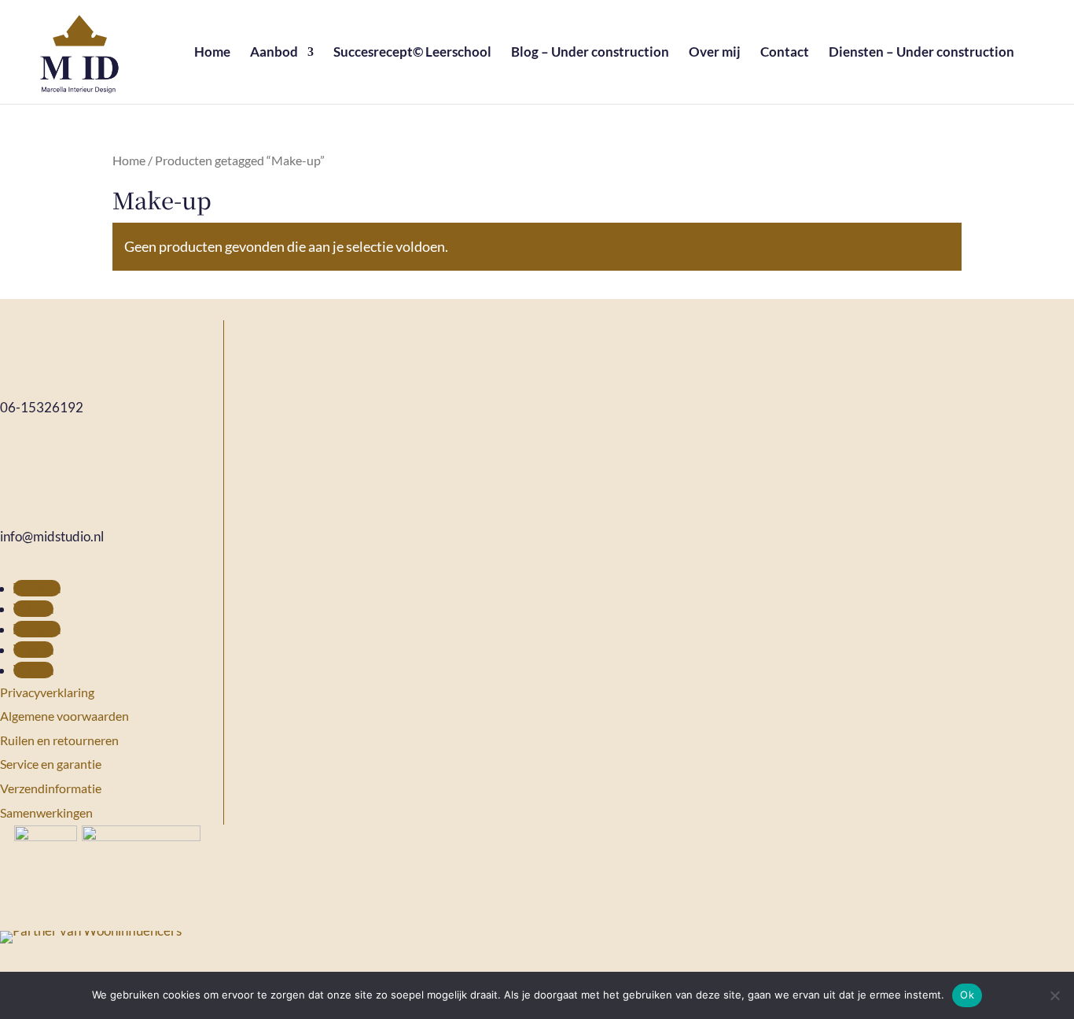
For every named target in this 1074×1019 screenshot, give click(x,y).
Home (212, 53)
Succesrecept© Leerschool (412, 53)
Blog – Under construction (590, 53)
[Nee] (1054, 995)
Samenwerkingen (46, 812)
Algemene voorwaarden (64, 715)
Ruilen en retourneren (59, 740)
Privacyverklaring (47, 692)
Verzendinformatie (50, 788)
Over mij (715, 53)
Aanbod (274, 53)
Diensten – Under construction (921, 53)
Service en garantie (50, 763)
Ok (967, 994)
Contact (784, 53)
